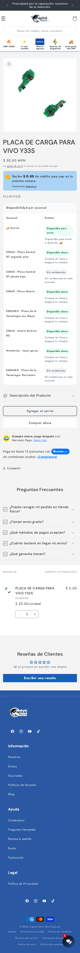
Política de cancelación (53, 944)
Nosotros (14, 757)
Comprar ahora (40, 423)
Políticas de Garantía (22, 785)
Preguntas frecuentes (22, 829)
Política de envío (27, 944)
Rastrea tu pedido (20, 839)
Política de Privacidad (23, 884)
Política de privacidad (32, 931)
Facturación (16, 857)
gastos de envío (15, 166)
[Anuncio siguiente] (72, 5)
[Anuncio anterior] (7, 5)
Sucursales (15, 776)
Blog (11, 794)
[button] (7, 18)
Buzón (12, 848)
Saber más (40, 440)
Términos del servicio (27, 938)
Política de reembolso (60, 931)
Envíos (12, 766)
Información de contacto (55, 938)
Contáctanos (16, 820)
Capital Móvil (37, 926)
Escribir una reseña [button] (40, 678)
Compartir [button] (14, 468)
